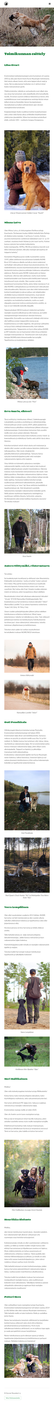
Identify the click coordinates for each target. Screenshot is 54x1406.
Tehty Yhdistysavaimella (13, 1398)
